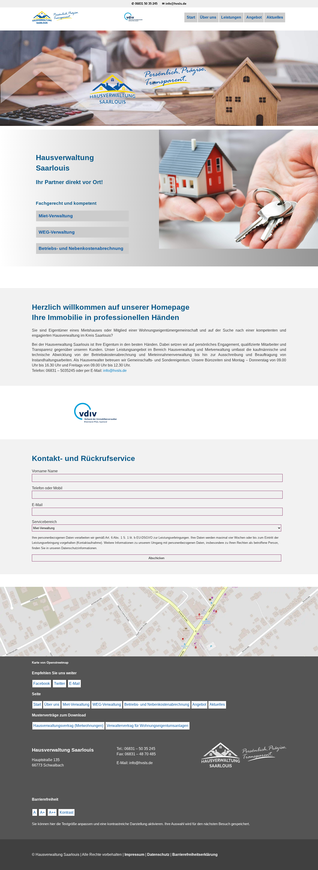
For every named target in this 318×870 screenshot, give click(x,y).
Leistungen (231, 17)
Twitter (59, 683)
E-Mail (74, 683)
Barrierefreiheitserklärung (195, 855)
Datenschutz (158, 855)
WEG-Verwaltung (106, 704)
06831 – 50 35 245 (139, 749)
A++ (52, 812)
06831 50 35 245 (146, 3)
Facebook (41, 683)
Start (191, 17)
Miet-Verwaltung (76, 704)
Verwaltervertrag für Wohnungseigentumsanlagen (147, 726)
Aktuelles (275, 17)
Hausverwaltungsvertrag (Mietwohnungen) (68, 726)
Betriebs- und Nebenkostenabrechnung (156, 704)
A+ (42, 812)
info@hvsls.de (176, 3)
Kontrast (66, 812)
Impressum (134, 855)
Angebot (254, 17)
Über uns (208, 17)
